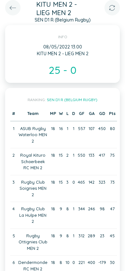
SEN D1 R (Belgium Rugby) (72, 99)
